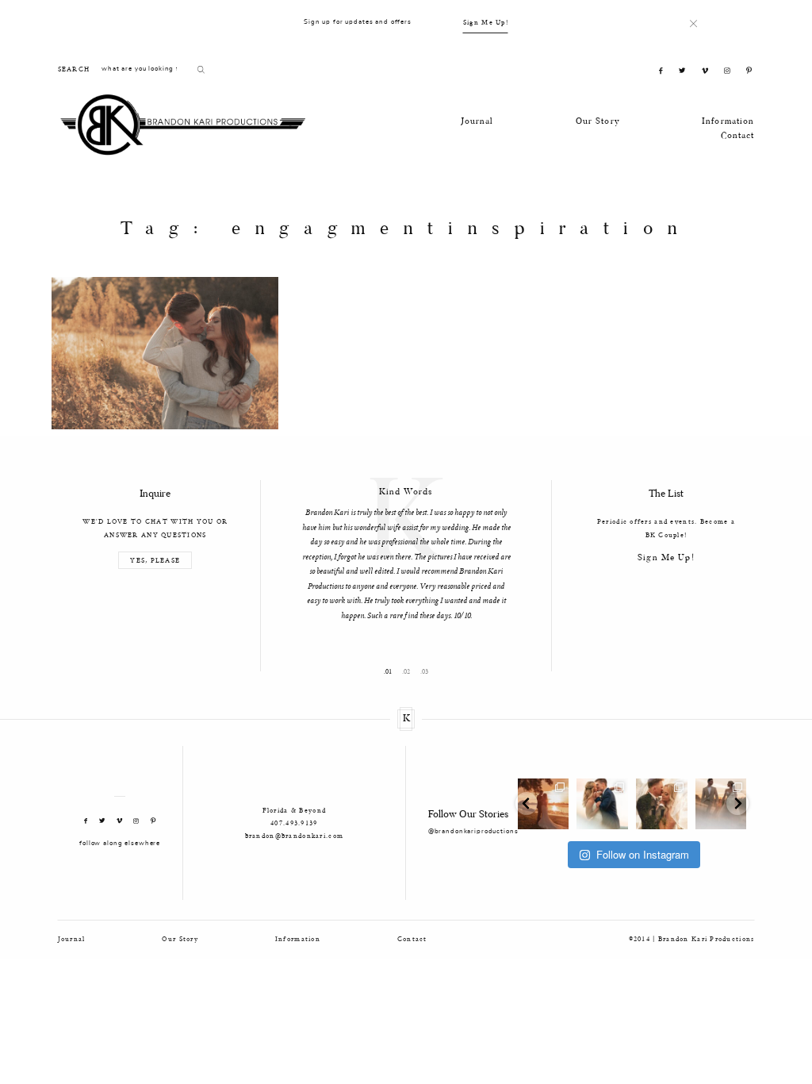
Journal (477, 121)
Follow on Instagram (642, 854)
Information (728, 121)
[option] (406, 552)
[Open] (543, 804)
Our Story (598, 121)
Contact (738, 136)
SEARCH (74, 68)
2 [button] (408, 671)
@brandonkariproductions (473, 831)
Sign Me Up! (485, 21)
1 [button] (390, 671)
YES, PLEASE (155, 560)
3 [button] (426, 671)
